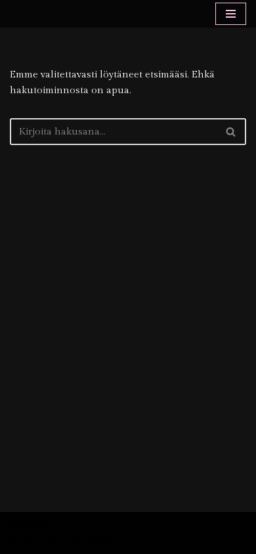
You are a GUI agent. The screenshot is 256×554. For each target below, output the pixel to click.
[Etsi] (231, 131)
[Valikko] (230, 14)
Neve (21, 540)
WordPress (94, 540)
